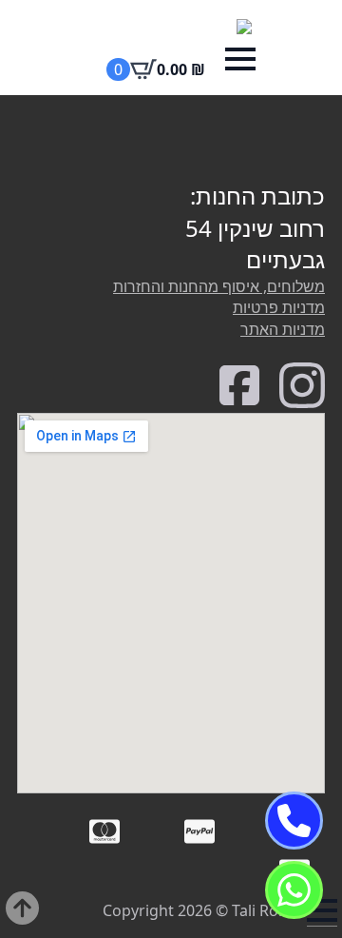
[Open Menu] (240, 59)
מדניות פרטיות (279, 307)
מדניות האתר (282, 329)
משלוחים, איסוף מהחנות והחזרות (219, 286)
